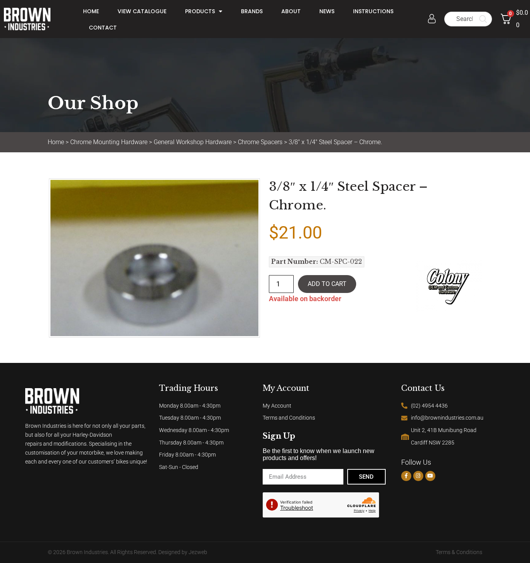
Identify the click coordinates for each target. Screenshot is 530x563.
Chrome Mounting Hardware (108, 142)
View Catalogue (142, 11)
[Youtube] (430, 476)
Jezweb (198, 552)
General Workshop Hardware (193, 142)
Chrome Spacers (260, 142)
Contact (103, 27)
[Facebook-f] (406, 476)
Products (200, 11)
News (326, 11)
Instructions (373, 11)
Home (91, 11)
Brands (252, 11)
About (291, 11)
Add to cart (327, 284)
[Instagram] (418, 476)
